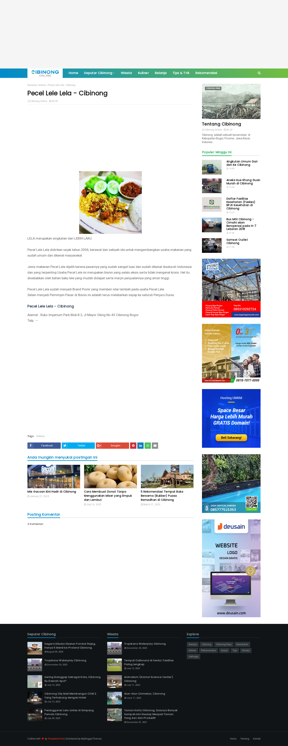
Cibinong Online (38, 101)
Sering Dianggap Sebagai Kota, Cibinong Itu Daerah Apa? (72, 679)
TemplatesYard (56, 738)
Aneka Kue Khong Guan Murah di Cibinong (243, 181)
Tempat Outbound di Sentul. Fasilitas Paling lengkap (149, 662)
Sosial (224, 650)
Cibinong (206, 644)
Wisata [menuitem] (126, 73)
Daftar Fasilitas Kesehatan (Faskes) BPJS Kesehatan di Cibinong (240, 203)
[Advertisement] (144, 34)
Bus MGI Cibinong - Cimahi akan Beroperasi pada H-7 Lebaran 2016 (241, 224)
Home (233, 738)
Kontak (257, 738)
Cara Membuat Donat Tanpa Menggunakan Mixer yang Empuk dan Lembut (108, 496)
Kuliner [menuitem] (143, 73)
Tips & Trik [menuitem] (181, 73)
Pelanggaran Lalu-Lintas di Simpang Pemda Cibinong (69, 712)
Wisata (246, 650)
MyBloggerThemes (91, 738)
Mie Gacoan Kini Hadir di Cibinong (51, 492)
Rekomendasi (208, 650)
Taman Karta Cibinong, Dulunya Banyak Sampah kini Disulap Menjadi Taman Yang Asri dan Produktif (151, 714)
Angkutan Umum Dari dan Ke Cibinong (242, 163)
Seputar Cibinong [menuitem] (98, 73)
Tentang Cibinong (221, 124)
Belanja (193, 644)
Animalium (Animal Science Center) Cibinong (148, 679)
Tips (235, 650)
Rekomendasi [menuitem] (206, 73)
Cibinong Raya (224, 644)
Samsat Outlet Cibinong (237, 241)
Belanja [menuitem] (161, 73)
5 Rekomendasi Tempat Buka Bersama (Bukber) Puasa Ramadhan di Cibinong (162, 496)
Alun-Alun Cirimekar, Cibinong (144, 694)
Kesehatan (242, 644)
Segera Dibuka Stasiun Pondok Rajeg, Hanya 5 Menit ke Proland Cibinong (70, 646)
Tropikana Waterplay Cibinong (65, 660)
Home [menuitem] (73, 73)
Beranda (32, 85)
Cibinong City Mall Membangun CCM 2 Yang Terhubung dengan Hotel (70, 695)
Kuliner (42, 85)
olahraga (193, 656)
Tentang (244, 738)
